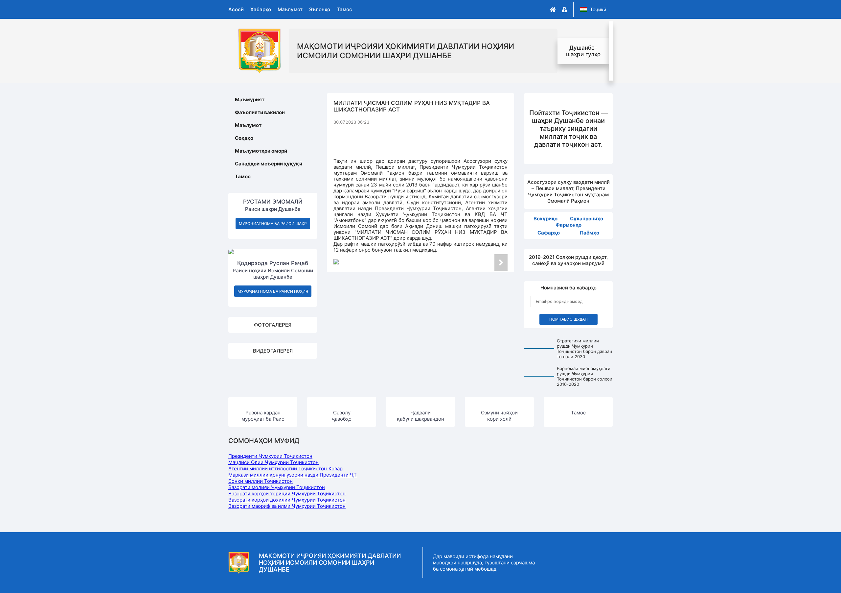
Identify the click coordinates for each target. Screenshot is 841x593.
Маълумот (290, 9)
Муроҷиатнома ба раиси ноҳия (273, 291)
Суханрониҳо (586, 218)
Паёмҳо (589, 233)
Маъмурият (249, 99)
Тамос (344, 9)
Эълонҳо (319, 9)
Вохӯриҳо (545, 218)
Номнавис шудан (568, 319)
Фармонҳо (568, 225)
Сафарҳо (548, 233)
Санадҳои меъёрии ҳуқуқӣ (268, 164)
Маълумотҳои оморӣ (261, 151)
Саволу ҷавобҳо (342, 415)
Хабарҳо (260, 9)
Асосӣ (236, 9)
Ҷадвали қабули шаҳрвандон (420, 415)
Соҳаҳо (244, 138)
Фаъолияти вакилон (260, 112)
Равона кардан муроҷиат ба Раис (262, 415)
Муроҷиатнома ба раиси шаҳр (273, 223)
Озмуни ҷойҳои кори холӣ (499, 415)
